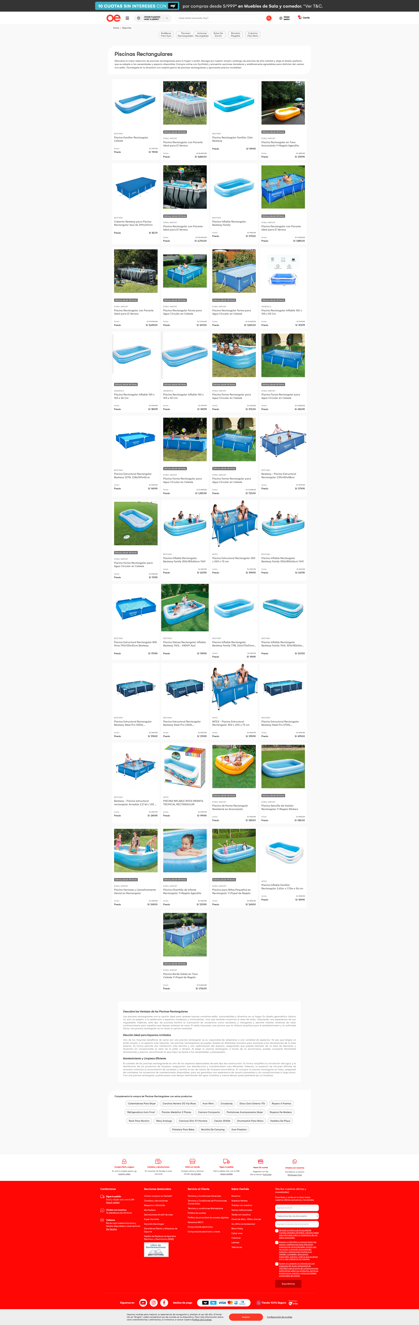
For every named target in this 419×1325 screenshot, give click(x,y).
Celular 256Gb (222, 1120)
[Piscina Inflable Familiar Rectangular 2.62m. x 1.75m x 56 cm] (283, 850)
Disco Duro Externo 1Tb (252, 1103)
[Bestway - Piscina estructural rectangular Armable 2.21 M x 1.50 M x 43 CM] (136, 766)
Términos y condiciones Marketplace (205, 1208)
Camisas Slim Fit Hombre (193, 1120)
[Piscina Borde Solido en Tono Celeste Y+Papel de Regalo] (185, 934)
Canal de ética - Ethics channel (246, 1219)
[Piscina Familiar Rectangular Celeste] (136, 103)
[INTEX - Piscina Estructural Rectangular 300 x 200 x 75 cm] (234, 687)
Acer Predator (239, 1129)
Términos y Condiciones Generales (204, 1196)
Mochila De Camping (213, 1129)
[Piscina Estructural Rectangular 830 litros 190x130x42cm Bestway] (136, 607)
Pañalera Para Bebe (183, 1129)
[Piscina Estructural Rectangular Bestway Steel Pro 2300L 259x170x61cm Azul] (185, 687)
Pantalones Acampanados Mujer (245, 1112)
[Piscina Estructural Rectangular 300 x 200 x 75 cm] (234, 523)
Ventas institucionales (241, 1210)
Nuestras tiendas (239, 1201)
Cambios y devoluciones (156, 1201)
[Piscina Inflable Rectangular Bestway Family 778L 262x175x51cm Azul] (234, 607)
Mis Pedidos (150, 1210)
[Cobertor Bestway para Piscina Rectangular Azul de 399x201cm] (136, 187)
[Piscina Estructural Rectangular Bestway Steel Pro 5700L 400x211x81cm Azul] (283, 687)
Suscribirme (288, 1283)
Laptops (235, 1242)
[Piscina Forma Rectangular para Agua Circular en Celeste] (234, 355)
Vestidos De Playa (280, 1120)
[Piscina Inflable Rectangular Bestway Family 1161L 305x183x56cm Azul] (283, 607)
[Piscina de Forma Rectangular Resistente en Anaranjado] (234, 766)
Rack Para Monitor (139, 1120)
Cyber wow (237, 1233)
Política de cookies (197, 1213)
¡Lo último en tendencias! (243, 1224)
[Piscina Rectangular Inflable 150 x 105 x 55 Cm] (283, 271)
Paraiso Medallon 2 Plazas (176, 1112)
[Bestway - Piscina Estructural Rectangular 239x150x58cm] (283, 439)
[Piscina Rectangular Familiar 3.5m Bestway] (234, 103)
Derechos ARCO (195, 1222)
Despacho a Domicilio (154, 1205)
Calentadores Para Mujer (142, 1103)
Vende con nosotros (241, 1214)
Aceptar (246, 1317)
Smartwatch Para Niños (250, 1120)
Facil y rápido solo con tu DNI (120, 1199)
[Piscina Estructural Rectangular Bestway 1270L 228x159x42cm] (136, 439)
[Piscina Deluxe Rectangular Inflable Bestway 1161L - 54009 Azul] (185, 607)
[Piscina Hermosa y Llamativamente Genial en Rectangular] (136, 850)
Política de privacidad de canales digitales (208, 1217)
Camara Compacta (209, 1112)
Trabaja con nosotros (241, 1205)
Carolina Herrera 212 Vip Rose (179, 1103)
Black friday (237, 1228)
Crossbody (227, 1103)
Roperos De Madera (281, 1112)
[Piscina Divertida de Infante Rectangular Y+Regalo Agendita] (185, 850)
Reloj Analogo (164, 1120)
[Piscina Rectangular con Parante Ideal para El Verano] (185, 103)
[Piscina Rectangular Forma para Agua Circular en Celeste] (185, 271)
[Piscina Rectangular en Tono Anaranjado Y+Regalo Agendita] (283, 103)
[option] (209, 6)
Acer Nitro (208, 1103)
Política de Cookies (201, 1319)
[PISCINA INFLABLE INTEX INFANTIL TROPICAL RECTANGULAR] (185, 766)
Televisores (236, 1247)
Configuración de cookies (279, 1317)
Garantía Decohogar (154, 1224)
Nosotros (235, 1196)
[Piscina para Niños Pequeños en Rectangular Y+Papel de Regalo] (234, 850)
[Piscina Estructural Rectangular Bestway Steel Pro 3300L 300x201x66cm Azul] (136, 687)
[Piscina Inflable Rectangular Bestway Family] (234, 187)
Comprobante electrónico (200, 1227)
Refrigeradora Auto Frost (141, 1112)
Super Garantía (151, 1219)
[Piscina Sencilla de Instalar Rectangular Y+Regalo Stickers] (283, 766)
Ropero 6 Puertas (281, 1103)
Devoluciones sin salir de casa (158, 1214)
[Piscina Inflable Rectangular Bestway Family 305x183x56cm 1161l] (185, 523)
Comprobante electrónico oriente (204, 1231)
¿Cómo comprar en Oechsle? (158, 1196)
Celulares (236, 1238)
